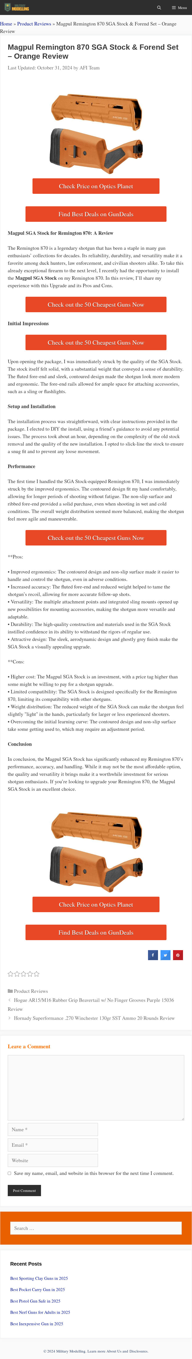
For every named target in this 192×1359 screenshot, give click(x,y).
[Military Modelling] (17, 7)
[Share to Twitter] (165, 958)
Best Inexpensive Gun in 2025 (36, 1324)
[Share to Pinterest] (178, 958)
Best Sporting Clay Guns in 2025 (39, 1278)
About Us (114, 1351)
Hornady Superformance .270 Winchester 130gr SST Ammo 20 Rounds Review (94, 1018)
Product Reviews (34, 23)
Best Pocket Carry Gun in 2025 (37, 1289)
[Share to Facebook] (153, 958)
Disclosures (139, 1351)
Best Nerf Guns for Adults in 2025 (40, 1312)
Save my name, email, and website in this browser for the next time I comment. (94, 1173)
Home (6, 23)
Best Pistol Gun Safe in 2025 (35, 1301)
